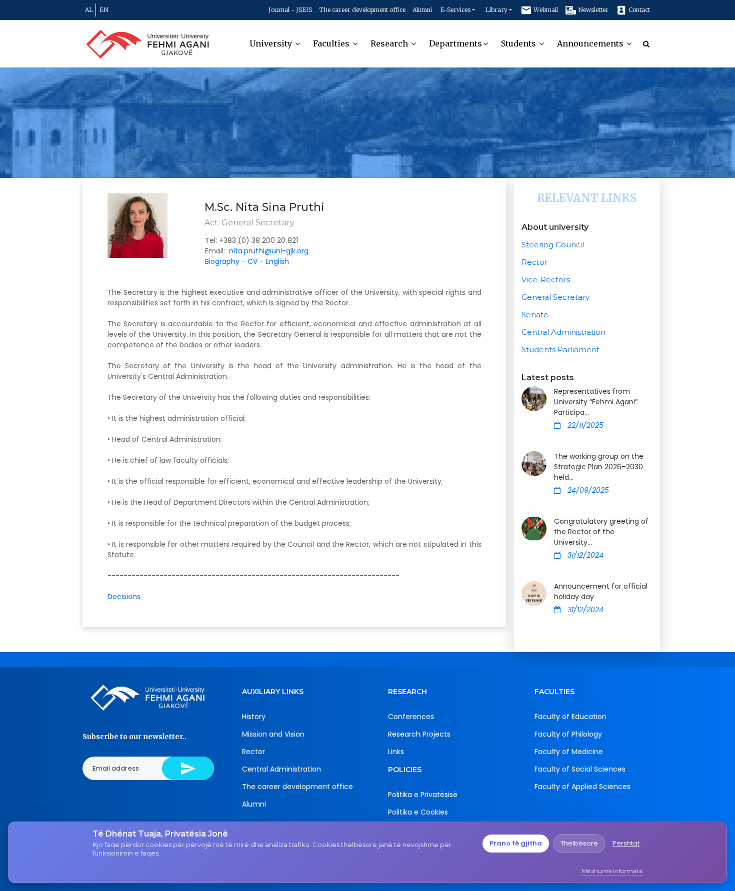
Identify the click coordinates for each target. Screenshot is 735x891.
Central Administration (564, 332)
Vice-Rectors (546, 279)
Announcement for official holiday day (601, 591)
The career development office (362, 9)
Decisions (124, 597)
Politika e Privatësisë (423, 795)
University (272, 43)
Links (396, 752)
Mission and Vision (273, 734)
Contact (638, 9)
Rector (535, 262)
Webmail (545, 9)
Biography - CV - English (247, 261)
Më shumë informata (612, 871)
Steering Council (553, 244)
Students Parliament (561, 349)
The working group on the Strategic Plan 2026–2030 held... (599, 466)
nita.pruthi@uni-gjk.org (268, 251)
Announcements (591, 43)
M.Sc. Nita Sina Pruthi (264, 207)
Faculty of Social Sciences (580, 769)
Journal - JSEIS (290, 9)
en (104, 9)
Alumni (422, 9)
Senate (535, 314)
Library (497, 9)
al (89, 9)
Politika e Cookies (418, 812)
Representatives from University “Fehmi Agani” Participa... (596, 401)
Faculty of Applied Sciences (582, 787)
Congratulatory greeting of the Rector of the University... (601, 531)
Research (390, 43)
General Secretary (556, 297)
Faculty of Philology (568, 734)
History (254, 717)
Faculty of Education (570, 717)
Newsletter (592, 9)
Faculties (332, 43)
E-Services (455, 9)
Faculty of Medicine (568, 752)
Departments (455, 43)
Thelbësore (579, 843)
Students (519, 43)
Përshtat (626, 843)
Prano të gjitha (516, 843)
